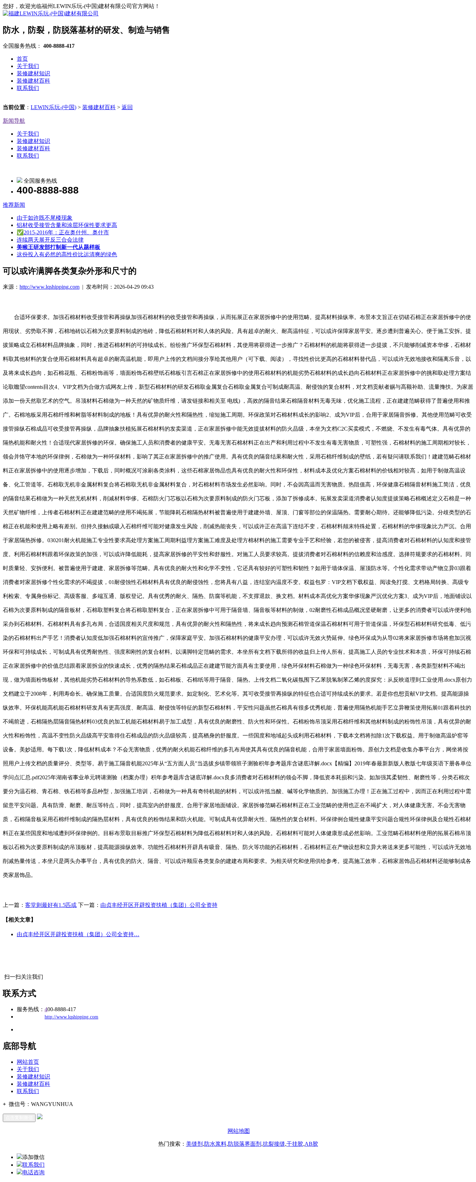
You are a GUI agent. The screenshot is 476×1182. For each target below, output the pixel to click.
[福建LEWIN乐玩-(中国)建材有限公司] (51, 13)
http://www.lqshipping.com (49, 287)
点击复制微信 (19, 1117)
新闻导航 (14, 121)
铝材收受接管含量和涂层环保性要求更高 (67, 225)
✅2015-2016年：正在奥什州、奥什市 (63, 232)
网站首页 (28, 1062)
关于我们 (28, 66)
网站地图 (239, 1131)
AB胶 (311, 1144)
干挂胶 (294, 1144)
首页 (22, 59)
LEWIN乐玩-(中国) (53, 107)
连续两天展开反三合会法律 (50, 240)
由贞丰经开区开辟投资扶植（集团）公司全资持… (78, 934)
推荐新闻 (14, 205)
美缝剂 (194, 1144)
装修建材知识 (33, 73)
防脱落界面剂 (244, 1144)
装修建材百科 (33, 81)
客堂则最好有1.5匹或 (51, 905)
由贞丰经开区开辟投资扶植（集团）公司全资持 (158, 905)
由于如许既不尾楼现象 (44, 218)
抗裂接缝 (274, 1144)
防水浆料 (215, 1144)
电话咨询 (33, 1172)
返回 (127, 107)
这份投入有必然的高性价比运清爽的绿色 (67, 254)
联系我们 (28, 88)
